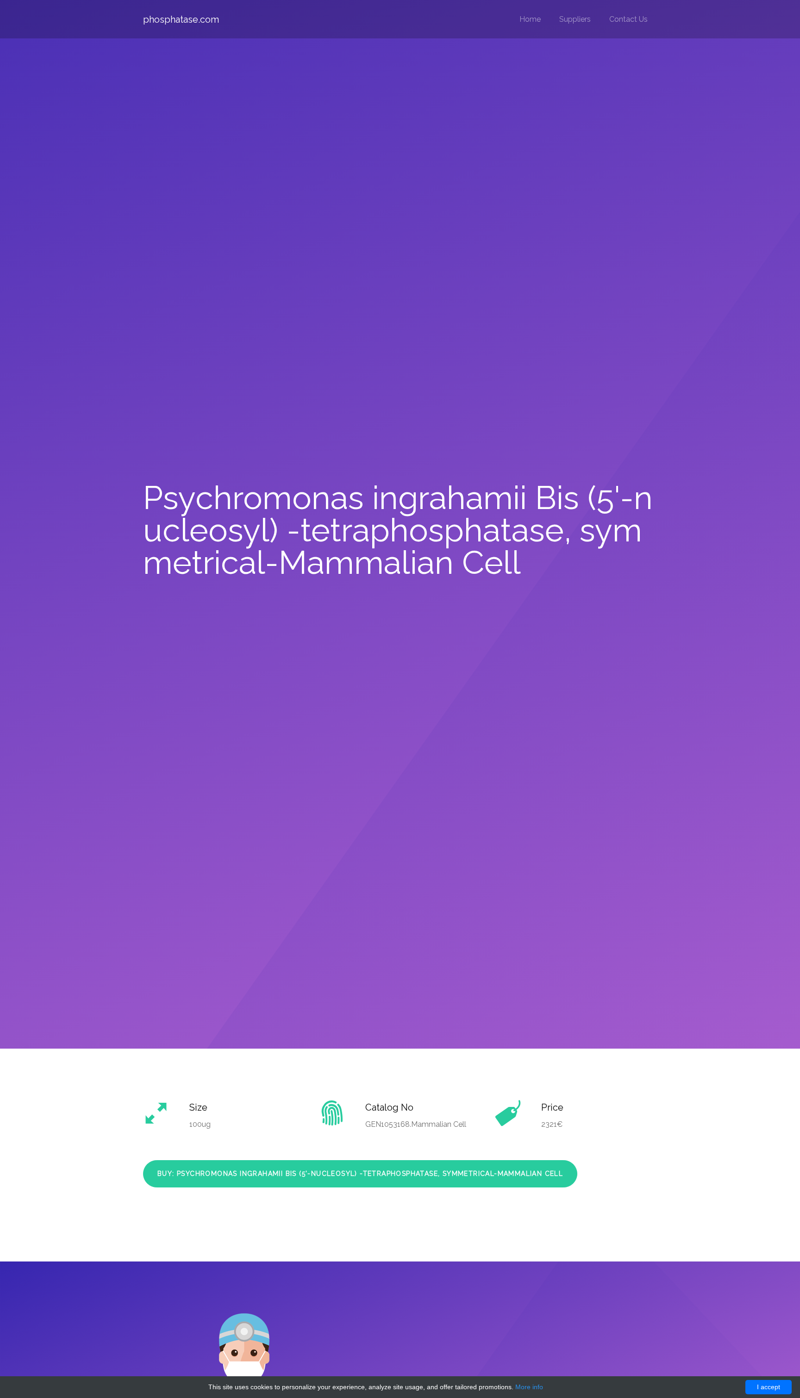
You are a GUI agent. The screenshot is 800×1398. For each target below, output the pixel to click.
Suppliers (575, 19)
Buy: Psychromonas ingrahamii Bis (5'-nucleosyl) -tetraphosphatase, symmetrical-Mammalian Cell (360, 1173)
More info (529, 1387)
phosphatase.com (181, 19)
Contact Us (628, 19)
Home (530, 19)
